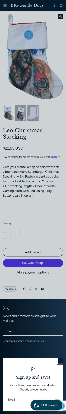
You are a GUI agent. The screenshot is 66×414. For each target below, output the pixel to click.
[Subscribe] (57, 399)
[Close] (60, 361)
